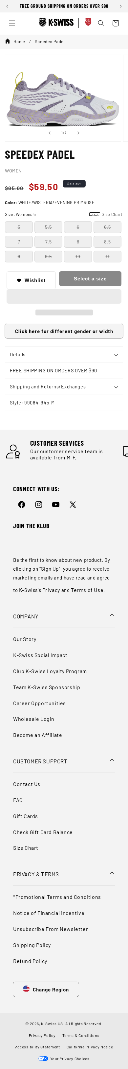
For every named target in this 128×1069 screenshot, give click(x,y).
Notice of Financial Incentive (48, 913)
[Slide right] (78, 133)
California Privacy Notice (90, 1046)
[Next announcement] (121, 6)
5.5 (48, 227)
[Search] (101, 23)
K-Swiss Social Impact (40, 655)
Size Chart (25, 848)
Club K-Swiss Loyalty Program (50, 671)
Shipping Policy (32, 945)
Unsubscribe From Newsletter (50, 929)
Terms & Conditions (80, 1035)
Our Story (24, 639)
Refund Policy (30, 961)
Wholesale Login (33, 719)
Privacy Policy (42, 1035)
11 (108, 256)
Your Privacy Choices (68, 1058)
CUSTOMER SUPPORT (40, 761)
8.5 (107, 241)
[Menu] (12, 23)
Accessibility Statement (37, 1046)
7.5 (48, 241)
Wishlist (35, 280)
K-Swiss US (52, 1023)
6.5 (107, 227)
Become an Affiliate (37, 735)
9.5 (48, 256)
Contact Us (26, 784)
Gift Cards (25, 816)
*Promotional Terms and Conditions (57, 897)
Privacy (51, 590)
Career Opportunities (39, 703)
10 (77, 256)
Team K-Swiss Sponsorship (46, 687)
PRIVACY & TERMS (36, 874)
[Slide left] (49, 133)
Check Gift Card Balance (43, 832)
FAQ (18, 800)
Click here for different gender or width (64, 331)
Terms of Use (87, 590)
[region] (64, 6)
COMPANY (25, 616)
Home (19, 41)
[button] (64, 296)
